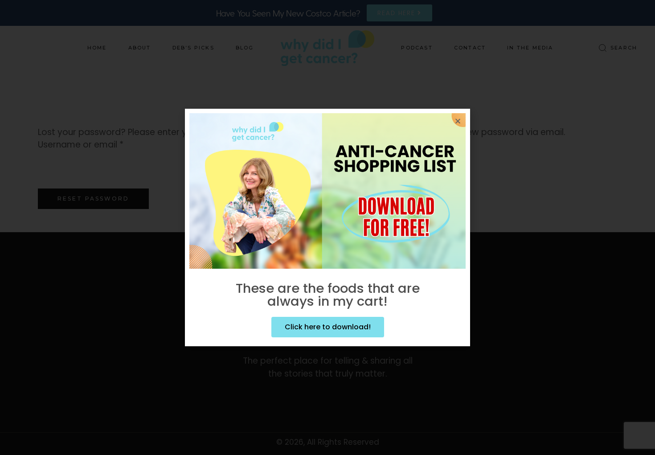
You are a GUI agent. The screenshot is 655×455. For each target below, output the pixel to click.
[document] (327, 227)
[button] (457, 121)
